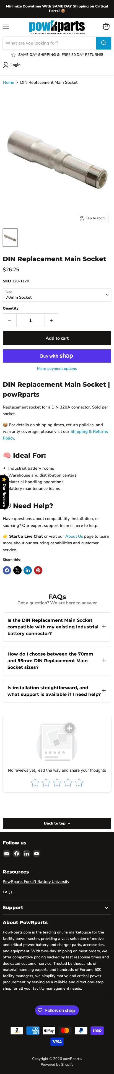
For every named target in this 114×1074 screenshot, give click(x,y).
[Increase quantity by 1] (51, 320)
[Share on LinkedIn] (28, 570)
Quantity (11, 308)
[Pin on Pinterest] (38, 570)
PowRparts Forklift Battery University (36, 881)
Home (8, 82)
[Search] (103, 43)
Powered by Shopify (57, 1064)
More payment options (57, 368)
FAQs (7, 892)
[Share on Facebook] (7, 570)
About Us (74, 536)
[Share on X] (17, 570)
